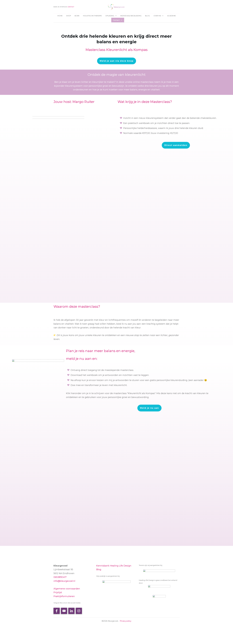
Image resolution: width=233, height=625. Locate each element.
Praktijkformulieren (64, 596)
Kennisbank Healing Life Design (113, 565)
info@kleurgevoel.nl (64, 581)
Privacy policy (125, 621)
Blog (98, 569)
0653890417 (60, 577)
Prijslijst (58, 592)
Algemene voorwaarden (67, 588)
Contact (71, 7)
